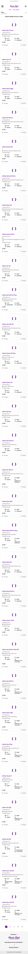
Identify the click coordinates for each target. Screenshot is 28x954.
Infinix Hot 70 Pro (7, 30)
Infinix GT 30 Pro (7, 470)
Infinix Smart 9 (7, 776)
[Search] (25, 6)
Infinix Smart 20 (7, 147)
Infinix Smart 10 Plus (9, 353)
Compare (6, 45)
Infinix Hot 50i (6, 807)
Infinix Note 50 (7, 562)
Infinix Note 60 (7, 205)
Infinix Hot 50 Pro (8, 681)
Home (10, 9)
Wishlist (24, 45)
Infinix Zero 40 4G (8, 902)
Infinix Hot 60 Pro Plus (9, 295)
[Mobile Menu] (2, 6)
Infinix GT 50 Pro (7, 118)
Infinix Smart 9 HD (8, 620)
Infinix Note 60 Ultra (8, 176)
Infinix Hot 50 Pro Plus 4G (10, 649)
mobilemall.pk (18, 952)
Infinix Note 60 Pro (8, 234)
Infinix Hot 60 (6, 411)
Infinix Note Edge (7, 88)
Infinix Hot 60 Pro (8, 441)
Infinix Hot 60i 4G (8, 324)
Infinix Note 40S (7, 713)
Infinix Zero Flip (7, 744)
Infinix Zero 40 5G (8, 871)
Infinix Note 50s (7, 501)
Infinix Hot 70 (6, 59)
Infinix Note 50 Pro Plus (9, 530)
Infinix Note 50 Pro (8, 591)
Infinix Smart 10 (7, 382)
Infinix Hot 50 (6, 839)
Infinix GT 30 (6, 266)
